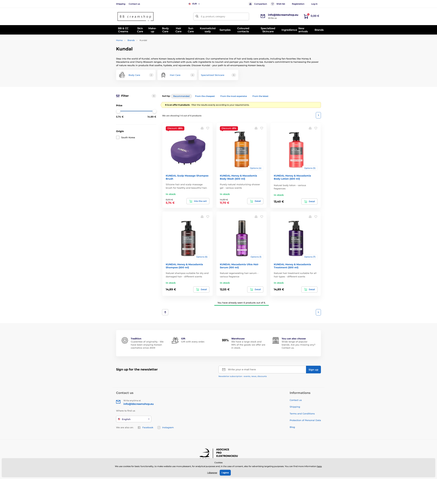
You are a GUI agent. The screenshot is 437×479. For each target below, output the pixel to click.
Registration (298, 4)
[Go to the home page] (135, 16)
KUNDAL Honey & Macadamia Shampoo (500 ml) (184, 266)
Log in (314, 4)
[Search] (197, 16)
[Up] (165, 312)
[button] (207, 128)
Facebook (147, 427)
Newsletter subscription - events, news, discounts (242, 376)
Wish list (280, 4)
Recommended (181, 96)
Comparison (260, 4)
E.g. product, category (213, 16)
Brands (131, 40)
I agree (225, 472)
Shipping (120, 4)
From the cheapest (205, 96)
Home (119, 40)
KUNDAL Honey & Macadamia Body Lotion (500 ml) (292, 177)
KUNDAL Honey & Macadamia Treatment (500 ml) (292, 266)
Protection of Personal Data (305, 420)
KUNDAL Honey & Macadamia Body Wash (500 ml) (238, 177)
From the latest (260, 96)
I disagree (212, 472)
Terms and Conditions (302, 413)
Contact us (134, 4)
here (319, 466)
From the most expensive (233, 96)
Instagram (168, 427)
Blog (292, 427)
